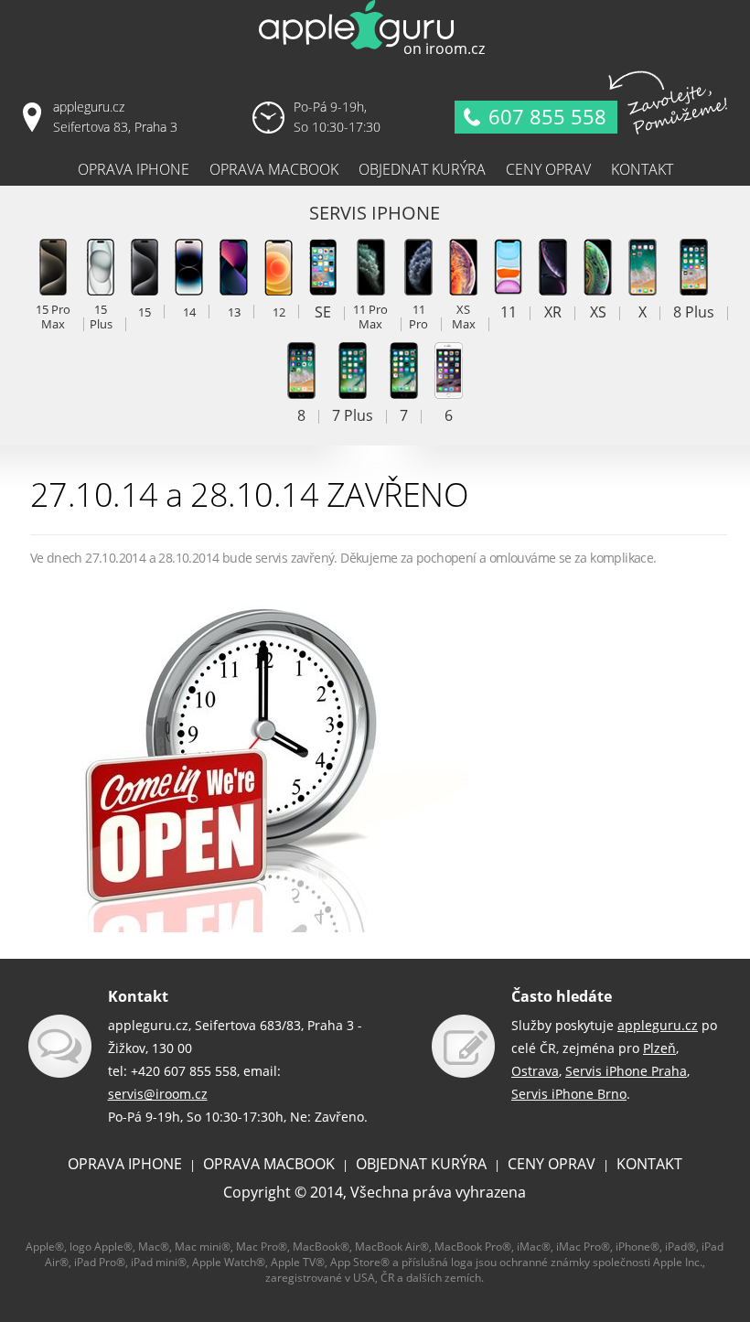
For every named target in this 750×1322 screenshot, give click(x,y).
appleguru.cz (657, 1025)
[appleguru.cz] (375, 54)
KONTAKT (649, 1164)
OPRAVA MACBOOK (269, 1164)
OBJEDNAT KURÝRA (421, 1164)
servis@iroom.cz (158, 1093)
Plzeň (659, 1048)
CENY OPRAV (551, 1164)
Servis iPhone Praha (626, 1071)
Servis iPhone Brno (569, 1093)
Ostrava (535, 1071)
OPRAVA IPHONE (125, 1164)
